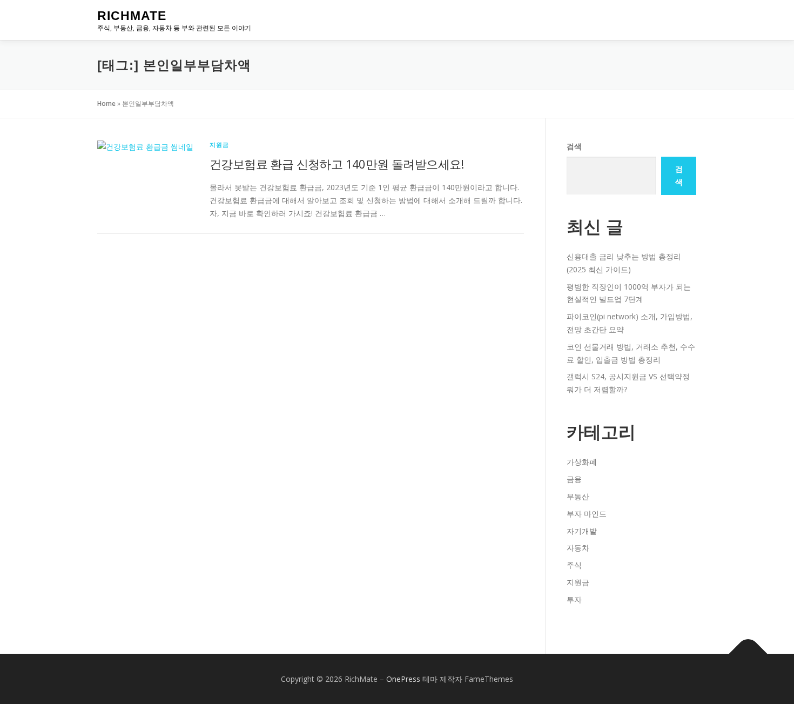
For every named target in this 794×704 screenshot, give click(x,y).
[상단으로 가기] (748, 653)
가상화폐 (582, 462)
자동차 (578, 547)
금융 (574, 479)
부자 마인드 (587, 513)
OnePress (403, 679)
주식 (574, 565)
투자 (574, 599)
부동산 (578, 496)
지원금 (220, 144)
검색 (574, 146)
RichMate (131, 16)
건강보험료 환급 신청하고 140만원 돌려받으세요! (337, 164)
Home (106, 103)
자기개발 (582, 531)
